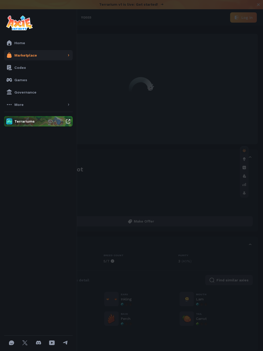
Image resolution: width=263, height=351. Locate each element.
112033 (86, 17)
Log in (247, 17)
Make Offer (144, 221)
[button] (141, 157)
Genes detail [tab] (77, 280)
